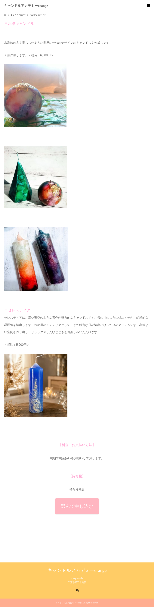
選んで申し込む (77, 506)
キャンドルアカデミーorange (26, 6)
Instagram (77, 590)
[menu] (148, 5)
